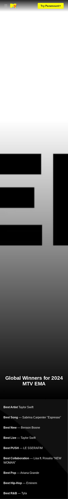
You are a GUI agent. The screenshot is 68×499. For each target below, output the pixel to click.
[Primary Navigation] (5, 5)
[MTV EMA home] (13, 6)
